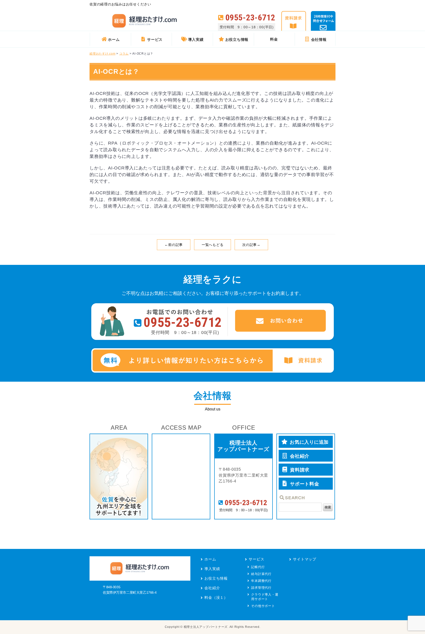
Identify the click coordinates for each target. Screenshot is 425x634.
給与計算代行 (261, 574)
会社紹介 (212, 588)
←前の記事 (174, 245)
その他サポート (263, 606)
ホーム (210, 559)
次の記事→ (251, 245)
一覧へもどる (213, 245)
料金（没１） (216, 597)
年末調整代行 (261, 581)
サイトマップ (304, 559)
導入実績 (212, 569)
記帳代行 (258, 567)
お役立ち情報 (216, 578)
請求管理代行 (261, 587)
